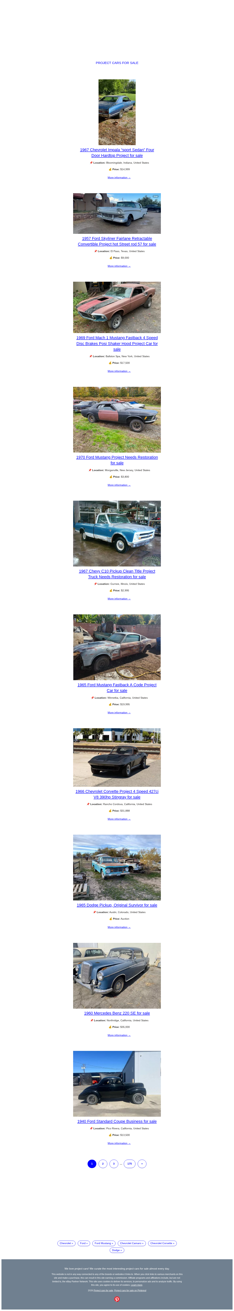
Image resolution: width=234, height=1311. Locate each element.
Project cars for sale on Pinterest (130, 1290)
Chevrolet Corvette (161, 1243)
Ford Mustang (103, 1243)
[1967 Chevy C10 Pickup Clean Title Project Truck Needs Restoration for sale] (117, 565)
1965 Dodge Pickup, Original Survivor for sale (117, 905)
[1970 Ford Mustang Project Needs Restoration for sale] (117, 451)
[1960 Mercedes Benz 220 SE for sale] (117, 1007)
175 (129, 1163)
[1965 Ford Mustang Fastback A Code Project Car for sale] (117, 679)
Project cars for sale (117, 63)
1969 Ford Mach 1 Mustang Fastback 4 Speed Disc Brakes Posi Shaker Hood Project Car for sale (117, 343)
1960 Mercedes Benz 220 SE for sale (117, 1013)
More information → (119, 177)
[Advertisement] (117, 27)
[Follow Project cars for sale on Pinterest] (117, 1300)
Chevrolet (65, 1243)
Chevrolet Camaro (130, 1243)
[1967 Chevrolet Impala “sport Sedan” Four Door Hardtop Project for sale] (117, 144)
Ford (83, 1243)
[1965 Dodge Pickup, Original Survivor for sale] (117, 899)
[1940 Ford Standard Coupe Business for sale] (117, 1115)
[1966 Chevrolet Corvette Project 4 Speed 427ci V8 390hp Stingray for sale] (117, 785)
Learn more (136, 1285)
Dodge (116, 1250)
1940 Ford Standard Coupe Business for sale (117, 1121)
